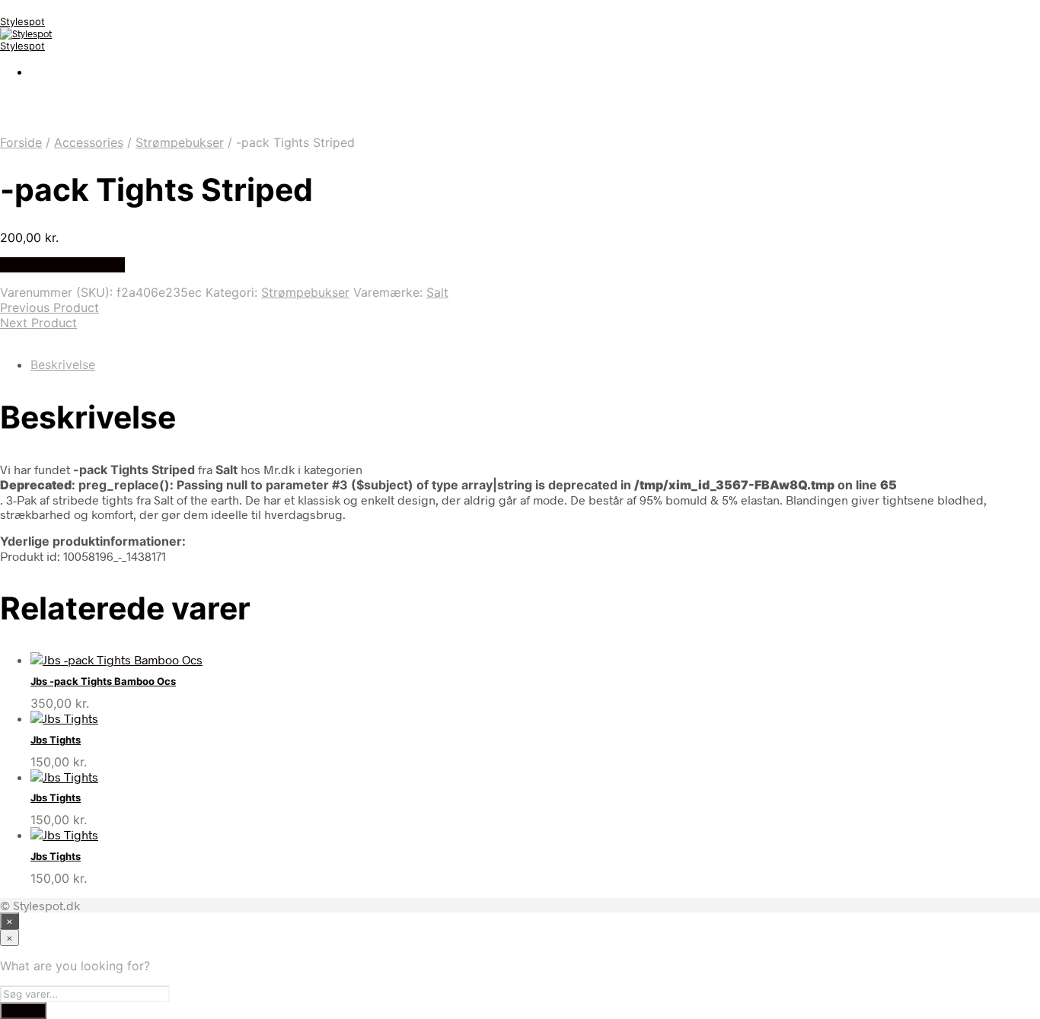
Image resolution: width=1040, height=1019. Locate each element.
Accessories (88, 142)
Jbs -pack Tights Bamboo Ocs (103, 681)
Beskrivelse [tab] (62, 364)
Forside (21, 142)
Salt (437, 292)
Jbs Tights (55, 740)
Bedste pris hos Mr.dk (62, 264)
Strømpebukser (180, 142)
